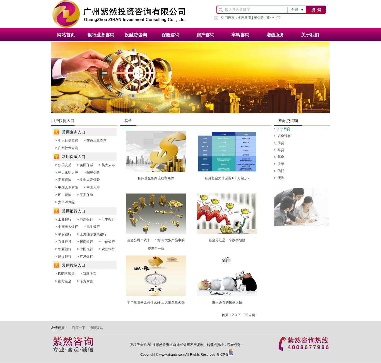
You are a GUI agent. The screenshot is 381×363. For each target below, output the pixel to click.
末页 (252, 315)
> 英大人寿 (107, 165)
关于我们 (310, 34)
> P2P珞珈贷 (64, 274)
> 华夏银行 (63, 249)
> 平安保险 (85, 195)
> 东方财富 (85, 281)
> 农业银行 (107, 249)
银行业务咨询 (101, 34)
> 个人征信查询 (66, 140)
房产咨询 (205, 34)
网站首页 (66, 34)
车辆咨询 (240, 34)
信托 (281, 171)
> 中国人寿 (92, 187)
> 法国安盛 (63, 165)
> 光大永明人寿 (66, 173)
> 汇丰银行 (107, 219)
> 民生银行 (92, 227)
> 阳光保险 (92, 173)
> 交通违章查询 (95, 140)
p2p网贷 (284, 129)
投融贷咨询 (136, 34)
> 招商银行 (85, 242)
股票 (281, 164)
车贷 (281, 150)
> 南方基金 (63, 281)
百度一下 (78, 328)
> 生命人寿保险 (88, 180)
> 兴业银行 (63, 242)
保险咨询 (171, 34)
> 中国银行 (85, 249)
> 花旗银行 (85, 219)
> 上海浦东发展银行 (92, 234)
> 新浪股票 (88, 274)
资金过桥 (284, 136)
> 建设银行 (63, 257)
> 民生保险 (63, 195)
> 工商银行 (63, 219)
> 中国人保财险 (66, 187)
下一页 (243, 315)
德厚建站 (96, 328)
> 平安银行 (63, 234)
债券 (281, 178)
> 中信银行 (107, 242)
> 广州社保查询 (66, 148)
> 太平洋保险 (65, 202)
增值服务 (275, 34)
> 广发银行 (85, 257)
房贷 (281, 143)
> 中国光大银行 (66, 227)
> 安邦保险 (63, 180)
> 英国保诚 (85, 165)
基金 (281, 157)
